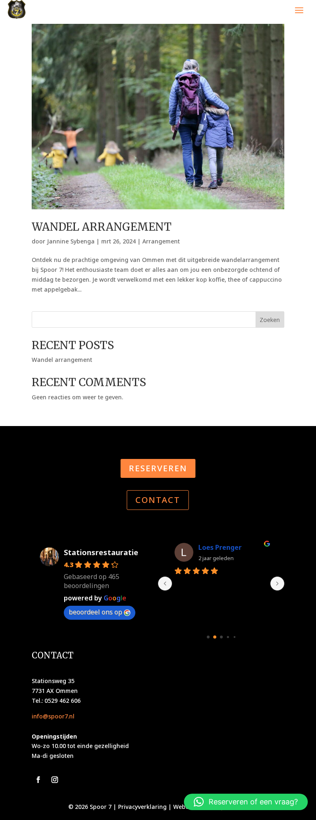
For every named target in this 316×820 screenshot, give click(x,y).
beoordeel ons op (95, 611)
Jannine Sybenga (71, 241)
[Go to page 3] (228, 637)
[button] (246, 802)
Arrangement (161, 241)
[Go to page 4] (234, 637)
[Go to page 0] (208, 637)
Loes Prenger (220, 547)
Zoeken (270, 320)
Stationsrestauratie (101, 552)
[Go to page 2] (221, 637)
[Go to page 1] (214, 637)
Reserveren (158, 468)
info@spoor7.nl (53, 716)
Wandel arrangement (102, 227)
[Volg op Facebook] (38, 779)
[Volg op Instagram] (54, 779)
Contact (157, 499)
